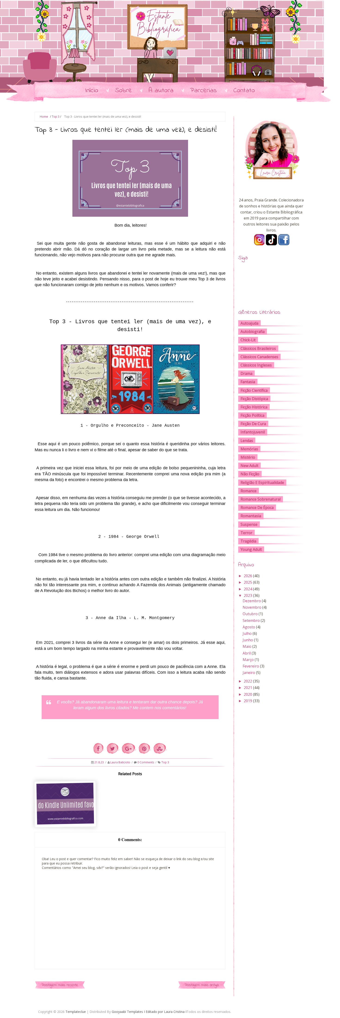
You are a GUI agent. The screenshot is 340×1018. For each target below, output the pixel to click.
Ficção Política (252, 415)
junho (248, 639)
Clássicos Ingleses (256, 365)
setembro (251, 620)
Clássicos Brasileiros (258, 348)
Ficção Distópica (254, 398)
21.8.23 (99, 762)
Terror (246, 532)
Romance (249, 490)
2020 (248, 694)
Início (91, 90)
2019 (248, 700)
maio (247, 646)
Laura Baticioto (120, 762)
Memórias (249, 448)
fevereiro (251, 666)
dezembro (252, 600)
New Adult (249, 465)
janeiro (249, 672)
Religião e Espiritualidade (262, 482)
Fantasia (248, 381)
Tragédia (248, 541)
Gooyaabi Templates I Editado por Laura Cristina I (149, 1011)
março (248, 659)
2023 (248, 595)
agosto (249, 627)
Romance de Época (257, 507)
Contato (244, 90)
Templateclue (75, 1011)
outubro (250, 613)
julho (247, 633)
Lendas (247, 440)
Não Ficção (250, 473)
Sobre (123, 90)
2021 (248, 687)
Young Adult (251, 549)
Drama (246, 373)
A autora (160, 90)
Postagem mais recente (60, 985)
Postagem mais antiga (202, 985)
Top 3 (55, 117)
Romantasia (251, 515)
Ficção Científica (254, 390)
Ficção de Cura (253, 423)
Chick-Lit (248, 339)
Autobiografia (253, 331)
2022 (248, 681)
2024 (248, 589)
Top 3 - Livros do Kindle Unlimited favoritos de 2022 (66, 816)
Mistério (248, 457)
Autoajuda (249, 323)
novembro (252, 607)
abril (247, 653)
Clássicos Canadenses (259, 356)
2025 (248, 582)
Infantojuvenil (253, 432)
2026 (248, 575)
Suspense (249, 524)
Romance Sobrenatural (261, 499)
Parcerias (203, 90)
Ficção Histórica (254, 407)
